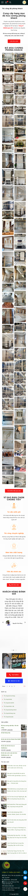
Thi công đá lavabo (8, 716)
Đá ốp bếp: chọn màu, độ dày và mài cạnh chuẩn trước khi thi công (16, 766)
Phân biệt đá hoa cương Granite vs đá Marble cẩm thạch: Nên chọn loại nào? (17, 790)
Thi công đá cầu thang (9, 695)
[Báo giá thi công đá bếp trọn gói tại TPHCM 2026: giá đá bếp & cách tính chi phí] (4, 775)
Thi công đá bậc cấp (9, 706)
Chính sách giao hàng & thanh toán (11, 888)
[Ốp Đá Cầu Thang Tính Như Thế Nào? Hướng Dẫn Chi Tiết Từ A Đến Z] (4, 853)
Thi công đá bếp (8, 699)
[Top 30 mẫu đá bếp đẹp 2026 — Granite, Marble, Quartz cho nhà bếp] (4, 814)
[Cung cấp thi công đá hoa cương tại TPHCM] (24, 2)
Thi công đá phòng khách (10, 709)
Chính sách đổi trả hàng (8, 890)
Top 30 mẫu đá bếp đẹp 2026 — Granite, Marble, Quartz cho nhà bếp (16, 813)
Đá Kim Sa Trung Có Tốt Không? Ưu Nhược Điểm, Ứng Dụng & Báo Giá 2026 (16, 829)
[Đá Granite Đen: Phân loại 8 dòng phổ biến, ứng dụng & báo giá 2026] (4, 806)
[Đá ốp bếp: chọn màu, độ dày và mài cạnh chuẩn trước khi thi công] (4, 767)
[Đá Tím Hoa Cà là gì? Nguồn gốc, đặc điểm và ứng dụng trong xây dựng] (4, 798)
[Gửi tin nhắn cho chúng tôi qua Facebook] (25, 878)
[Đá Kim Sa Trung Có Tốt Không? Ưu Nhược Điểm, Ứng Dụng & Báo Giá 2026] (4, 829)
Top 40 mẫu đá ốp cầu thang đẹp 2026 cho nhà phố (17, 821)
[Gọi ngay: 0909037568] (25, 884)
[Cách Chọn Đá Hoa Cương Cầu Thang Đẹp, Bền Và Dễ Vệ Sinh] (4, 845)
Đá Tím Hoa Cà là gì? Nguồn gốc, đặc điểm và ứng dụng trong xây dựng (17, 797)
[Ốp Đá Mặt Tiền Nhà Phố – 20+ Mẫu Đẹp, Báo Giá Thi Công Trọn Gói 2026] (4, 837)
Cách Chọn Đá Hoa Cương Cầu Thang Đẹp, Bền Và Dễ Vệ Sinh (15, 844)
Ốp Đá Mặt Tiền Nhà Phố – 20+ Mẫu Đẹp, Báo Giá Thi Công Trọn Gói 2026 (17, 836)
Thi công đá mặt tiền (9, 702)
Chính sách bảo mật (7, 883)
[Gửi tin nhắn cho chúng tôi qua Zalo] (25, 872)
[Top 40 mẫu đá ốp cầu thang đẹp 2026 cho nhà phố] (4, 822)
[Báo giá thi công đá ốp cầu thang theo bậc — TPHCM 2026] (4, 783)
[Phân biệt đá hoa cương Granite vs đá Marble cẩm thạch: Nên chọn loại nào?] (4, 791)
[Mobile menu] (2, 2)
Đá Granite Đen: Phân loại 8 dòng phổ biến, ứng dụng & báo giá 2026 (16, 805)
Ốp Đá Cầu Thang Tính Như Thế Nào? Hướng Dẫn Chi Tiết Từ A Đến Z (17, 852)
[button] (14, 41)
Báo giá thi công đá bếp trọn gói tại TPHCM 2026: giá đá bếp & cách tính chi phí (16, 775)
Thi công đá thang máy (9, 713)
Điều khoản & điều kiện (8, 885)
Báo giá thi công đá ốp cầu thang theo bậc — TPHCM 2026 (16, 782)
